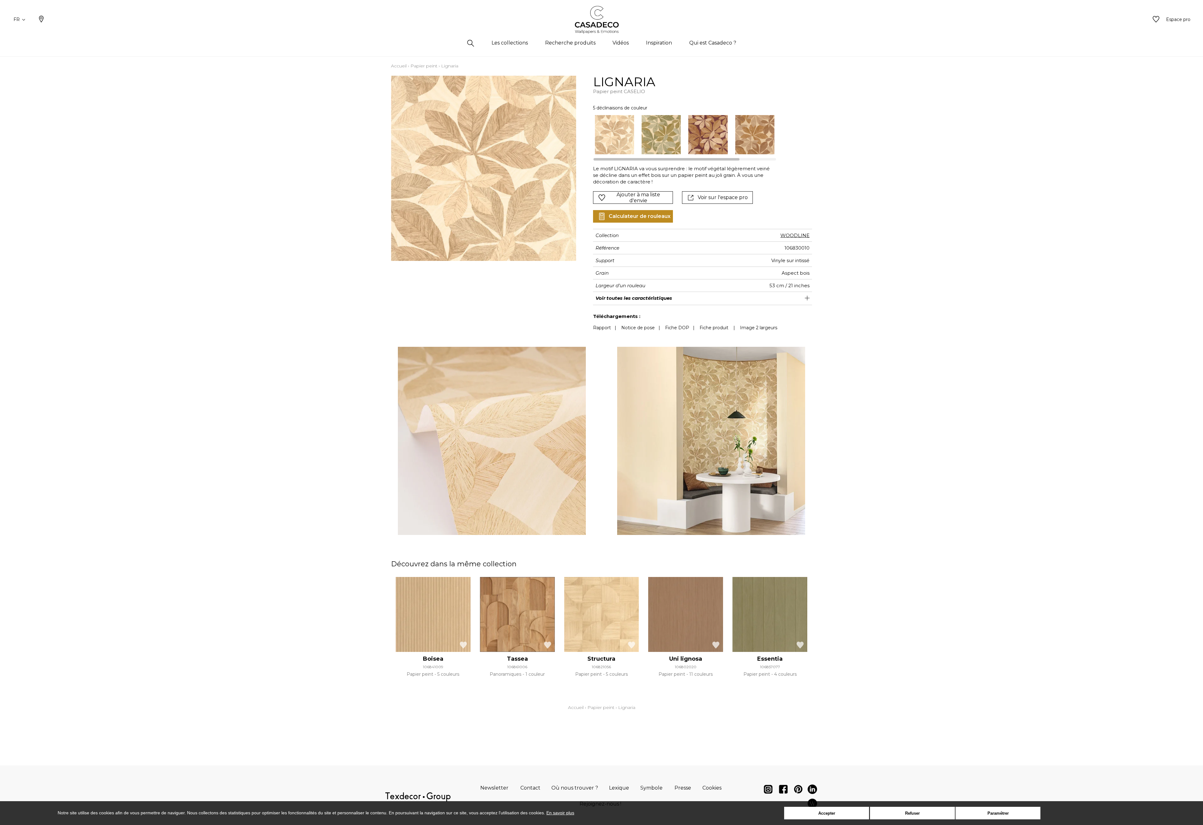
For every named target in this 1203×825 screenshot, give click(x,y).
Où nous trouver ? (574, 788)
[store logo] (601, 19)
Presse (682, 788)
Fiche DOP (677, 328)
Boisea (433, 658)
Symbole (651, 788)
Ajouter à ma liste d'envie (638, 198)
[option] (614, 134)
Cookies (711, 788)
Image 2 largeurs (758, 328)
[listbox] (680, 134)
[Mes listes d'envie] (1156, 19)
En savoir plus (560, 812)
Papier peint (423, 66)
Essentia (770, 658)
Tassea (517, 658)
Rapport (602, 328)
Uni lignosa (685, 658)
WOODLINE (795, 235)
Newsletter (494, 788)
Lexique (619, 788)
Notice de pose (638, 328)
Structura (601, 658)
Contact (530, 788)
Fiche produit (714, 328)
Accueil (399, 66)
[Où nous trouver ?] (41, 19)
